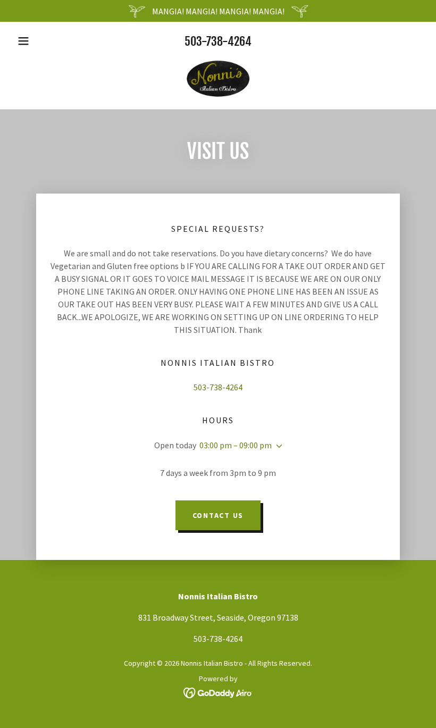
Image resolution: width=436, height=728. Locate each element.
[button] (43, 41)
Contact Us (218, 515)
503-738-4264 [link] (218, 41)
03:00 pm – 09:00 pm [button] (235, 445)
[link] (218, 77)
